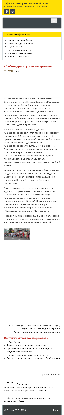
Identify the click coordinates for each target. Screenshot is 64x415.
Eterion (10, 410)
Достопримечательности (21, 49)
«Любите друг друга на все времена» (28, 66)
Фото (51, 387)
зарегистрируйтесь (14, 401)
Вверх (56, 410)
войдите (41, 397)
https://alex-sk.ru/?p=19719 (36, 390)
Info (17, 71)
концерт (27, 387)
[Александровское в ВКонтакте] (6, 11)
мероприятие (40, 387)
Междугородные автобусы (22, 43)
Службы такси (15, 46)
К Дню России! (14, 341)
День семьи (16, 387)
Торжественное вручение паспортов (26, 345)
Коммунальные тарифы (20, 53)
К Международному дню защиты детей (27, 354)
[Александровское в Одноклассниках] (12, 11)
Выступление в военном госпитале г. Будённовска (33, 358)
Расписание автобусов (20, 40)
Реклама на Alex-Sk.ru (19, 56)
